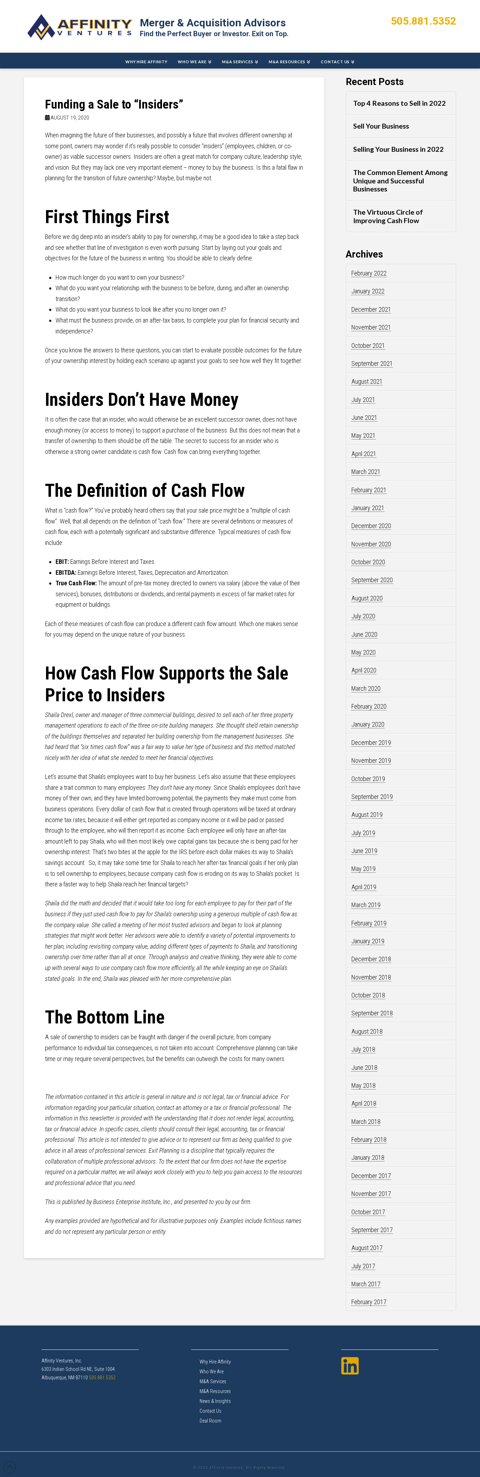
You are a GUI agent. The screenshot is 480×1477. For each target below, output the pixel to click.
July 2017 (363, 1266)
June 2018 (364, 1067)
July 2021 (363, 399)
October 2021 (368, 345)
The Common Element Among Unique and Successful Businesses (400, 180)
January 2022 (367, 291)
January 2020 (367, 724)
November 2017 (371, 1193)
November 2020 (371, 544)
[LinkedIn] (350, 1366)
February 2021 (369, 490)
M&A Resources (215, 1391)
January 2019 (367, 941)
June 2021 (364, 417)
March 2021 (366, 471)
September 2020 (372, 580)
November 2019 (371, 760)
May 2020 (363, 652)
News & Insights (215, 1401)
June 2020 (364, 634)
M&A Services (213, 1381)
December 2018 (371, 959)
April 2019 (363, 887)
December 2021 (371, 309)
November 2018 (371, 977)
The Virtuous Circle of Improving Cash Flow (388, 216)
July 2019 (363, 833)
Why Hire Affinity (215, 1362)
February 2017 (369, 1302)
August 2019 (367, 814)
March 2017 (366, 1284)
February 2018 (369, 1139)
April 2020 (363, 670)
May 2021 (363, 435)
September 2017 (372, 1230)
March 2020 (366, 688)
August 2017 (367, 1247)
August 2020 (367, 598)
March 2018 (366, 1121)
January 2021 (367, 508)
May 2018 (363, 1085)
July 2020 (363, 616)
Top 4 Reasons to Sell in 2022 (399, 103)
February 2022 (369, 273)
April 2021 (363, 453)
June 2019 (364, 850)
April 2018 (363, 1103)
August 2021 (367, 381)
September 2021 (372, 363)
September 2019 (372, 796)
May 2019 (363, 868)
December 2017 (371, 1175)
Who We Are (211, 1371)
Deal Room (210, 1421)
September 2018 (372, 1013)
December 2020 (371, 525)
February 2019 (369, 923)
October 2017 (368, 1212)
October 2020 (368, 562)
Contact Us (210, 1411)
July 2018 (363, 1049)
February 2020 (369, 706)
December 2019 (371, 742)
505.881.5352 (423, 21)
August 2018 (367, 1031)
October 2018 (368, 995)
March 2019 (366, 905)
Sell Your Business (381, 126)
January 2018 (367, 1157)
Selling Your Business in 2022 (398, 149)
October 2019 (368, 778)
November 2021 (371, 327)
